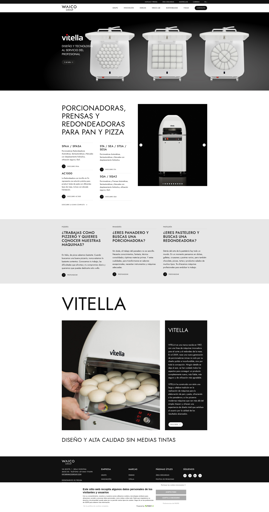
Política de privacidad (165, 479)
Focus (186, 8)
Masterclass (183, 2)
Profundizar (72, 275)
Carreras (196, 2)
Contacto (201, 8)
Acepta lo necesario (171, 498)
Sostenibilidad (172, 8)
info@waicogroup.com (71, 474)
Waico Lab (156, 8)
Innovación (129, 8)
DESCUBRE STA (110, 169)
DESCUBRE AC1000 (74, 196)
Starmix (131, 475)
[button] (140, 145)
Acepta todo (171, 492)
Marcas (143, 8)
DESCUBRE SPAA (73, 166)
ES (205, 2)
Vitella (131, 479)
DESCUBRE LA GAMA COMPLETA (73, 205)
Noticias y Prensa (151, 2)
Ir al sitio (174, 424)
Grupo (115, 8)
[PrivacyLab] (149, 506)
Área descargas (168, 2)
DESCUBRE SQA (111, 197)
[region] (134, 51)
